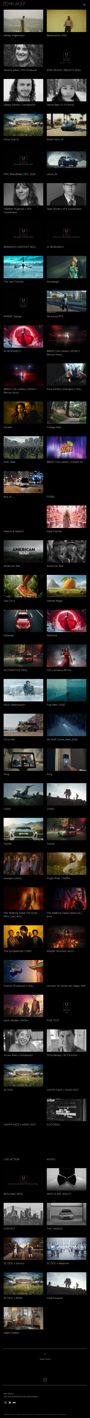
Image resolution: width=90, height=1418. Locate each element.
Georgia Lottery (13, 878)
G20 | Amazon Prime (59, 670)
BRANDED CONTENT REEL (20, 246)
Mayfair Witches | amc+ (61, 951)
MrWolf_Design (13, 316)
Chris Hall (9, 739)
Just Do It (9, 600)
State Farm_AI (55, 139)
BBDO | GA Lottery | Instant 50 (65, 462)
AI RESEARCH (55, 246)
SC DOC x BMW (13, 1298)
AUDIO (51, 1159)
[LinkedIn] (10, 1402)
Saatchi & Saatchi (14, 531)
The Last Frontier (14, 281)
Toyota (7, 843)
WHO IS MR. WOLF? (59, 1193)
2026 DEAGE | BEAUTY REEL (64, 70)
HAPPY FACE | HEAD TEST (63, 1089)
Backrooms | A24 (57, 35)
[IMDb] (14, 1402)
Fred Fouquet (55, 1298)
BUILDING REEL (13, 1193)
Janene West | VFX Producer (20, 70)
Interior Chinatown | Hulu (18, 985)
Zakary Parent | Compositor (20, 104)
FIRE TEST (53, 1020)
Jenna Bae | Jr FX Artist (60, 104)
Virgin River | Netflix (58, 878)
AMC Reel (9, 462)
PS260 (50, 496)
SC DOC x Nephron (58, 1263)
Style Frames (54, 531)
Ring (6, 774)
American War (12, 566)
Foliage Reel (54, 427)
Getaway (9, 635)
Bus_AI (8, 496)
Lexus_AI (52, 174)
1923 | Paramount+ (14, 704)
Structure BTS (55, 316)
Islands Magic (55, 600)
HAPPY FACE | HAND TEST (20, 1124)
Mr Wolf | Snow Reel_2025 (62, 739)
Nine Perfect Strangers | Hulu (64, 389)
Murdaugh (53, 281)
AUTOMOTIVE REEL (16, 670)
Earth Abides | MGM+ (16, 1020)
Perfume (52, 635)
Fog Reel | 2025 (56, 704)
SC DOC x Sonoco (14, 1263)
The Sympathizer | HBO (17, 951)
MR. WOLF (9, 1394)
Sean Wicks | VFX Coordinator (64, 208)
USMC (7, 808)
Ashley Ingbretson (14, 35)
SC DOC (8, 1089)
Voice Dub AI (11, 139)
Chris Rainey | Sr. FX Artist (62, 1055)
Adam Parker (11, 1332)
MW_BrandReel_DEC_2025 (20, 174)
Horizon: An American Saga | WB (66, 985)
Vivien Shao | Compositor (18, 1055)
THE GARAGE (55, 1228)
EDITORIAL (53, 1124)
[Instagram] (5, 1402)
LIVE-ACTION (12, 1159)
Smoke (8, 427)
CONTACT (9, 1228)
